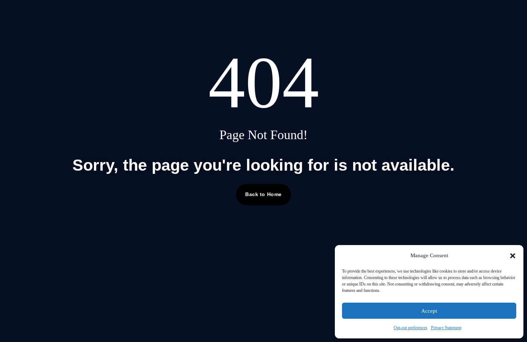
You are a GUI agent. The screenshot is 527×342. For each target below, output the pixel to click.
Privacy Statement (446, 327)
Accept (429, 311)
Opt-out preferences (410, 327)
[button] (512, 255)
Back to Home (263, 194)
